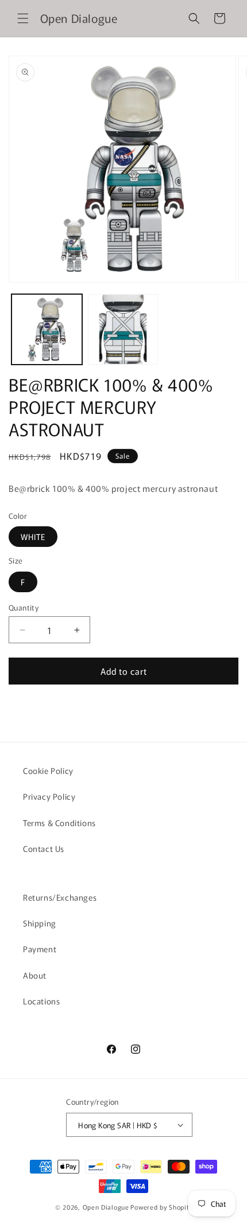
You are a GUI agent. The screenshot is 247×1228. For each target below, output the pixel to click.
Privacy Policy (49, 796)
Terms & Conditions (59, 822)
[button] (23, 18)
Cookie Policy (48, 770)
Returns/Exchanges (60, 897)
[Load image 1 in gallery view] (46, 329)
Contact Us (43, 848)
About (35, 975)
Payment (39, 949)
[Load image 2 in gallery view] (123, 329)
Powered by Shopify (161, 1206)
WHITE (33, 536)
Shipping (39, 923)
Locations (41, 1001)
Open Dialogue (106, 1206)
